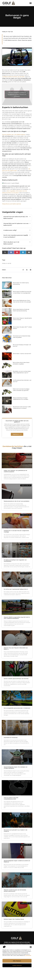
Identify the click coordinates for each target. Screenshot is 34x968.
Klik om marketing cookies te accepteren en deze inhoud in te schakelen (17, 94)
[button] (31, 947)
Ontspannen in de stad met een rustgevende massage (16, 531)
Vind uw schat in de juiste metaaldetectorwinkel (11, 798)
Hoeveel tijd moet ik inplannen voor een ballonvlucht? (17, 224)
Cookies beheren (17, 965)
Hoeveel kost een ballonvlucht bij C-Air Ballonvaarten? (17, 217)
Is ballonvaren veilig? (17, 230)
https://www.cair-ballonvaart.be (11, 204)
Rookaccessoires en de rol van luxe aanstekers (16, 501)
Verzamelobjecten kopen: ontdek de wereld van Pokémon (17, 861)
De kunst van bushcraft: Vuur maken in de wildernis (15, 830)
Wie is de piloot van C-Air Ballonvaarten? (17, 243)
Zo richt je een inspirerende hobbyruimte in (16, 589)
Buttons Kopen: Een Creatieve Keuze (14, 919)
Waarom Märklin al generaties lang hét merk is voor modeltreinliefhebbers (17, 617)
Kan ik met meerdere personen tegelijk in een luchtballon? (17, 236)
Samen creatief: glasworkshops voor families (16, 678)
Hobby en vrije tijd (7, 31)
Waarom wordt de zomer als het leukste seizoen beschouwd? (15, 890)
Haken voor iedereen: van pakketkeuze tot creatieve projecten (15, 471)
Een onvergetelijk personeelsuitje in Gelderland (17, 708)
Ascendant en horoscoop (10, 737)
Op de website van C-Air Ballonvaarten (13, 134)
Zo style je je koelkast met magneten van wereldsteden (15, 560)
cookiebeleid (28, 955)
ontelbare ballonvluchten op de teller (13, 76)
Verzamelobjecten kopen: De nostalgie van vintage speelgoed (15, 767)
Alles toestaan (17, 961)
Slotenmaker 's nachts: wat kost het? (22, 353)
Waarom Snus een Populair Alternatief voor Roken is (16, 648)
